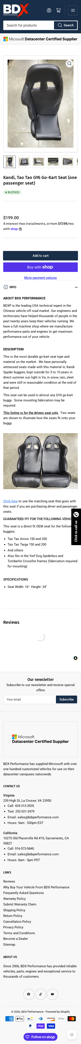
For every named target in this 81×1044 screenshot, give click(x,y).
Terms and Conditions (19, 933)
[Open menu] (73, 10)
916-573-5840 (24, 849)
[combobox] (40, 25)
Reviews (9, 881)
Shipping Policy (14, 910)
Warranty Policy (14, 899)
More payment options (40, 278)
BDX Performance (32, 1011)
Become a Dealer (15, 939)
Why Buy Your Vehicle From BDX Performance (36, 887)
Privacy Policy (13, 927)
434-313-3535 (24, 806)
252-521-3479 (24, 811)
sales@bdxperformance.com (38, 817)
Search (69, 25)
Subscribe (66, 699)
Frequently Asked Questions (23, 893)
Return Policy (12, 916)
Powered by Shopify (58, 1011)
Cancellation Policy (17, 922)
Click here (10, 501)
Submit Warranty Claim (19, 904)
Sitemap (9, 945)
